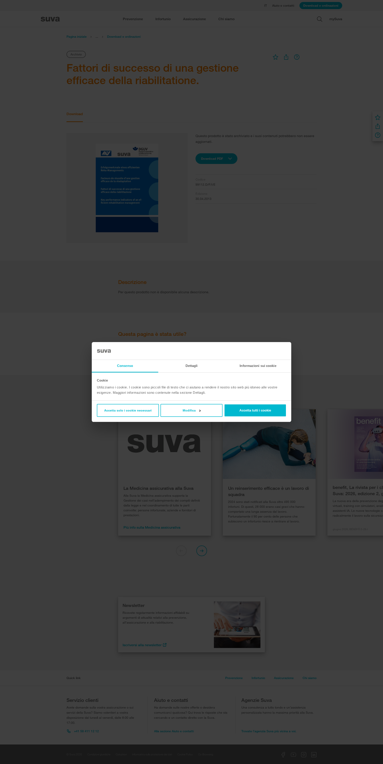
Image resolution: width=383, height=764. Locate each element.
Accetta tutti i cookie (255, 410)
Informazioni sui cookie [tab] (258, 366)
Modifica (189, 410)
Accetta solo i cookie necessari (128, 410)
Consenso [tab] (125, 366)
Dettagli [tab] (192, 366)
